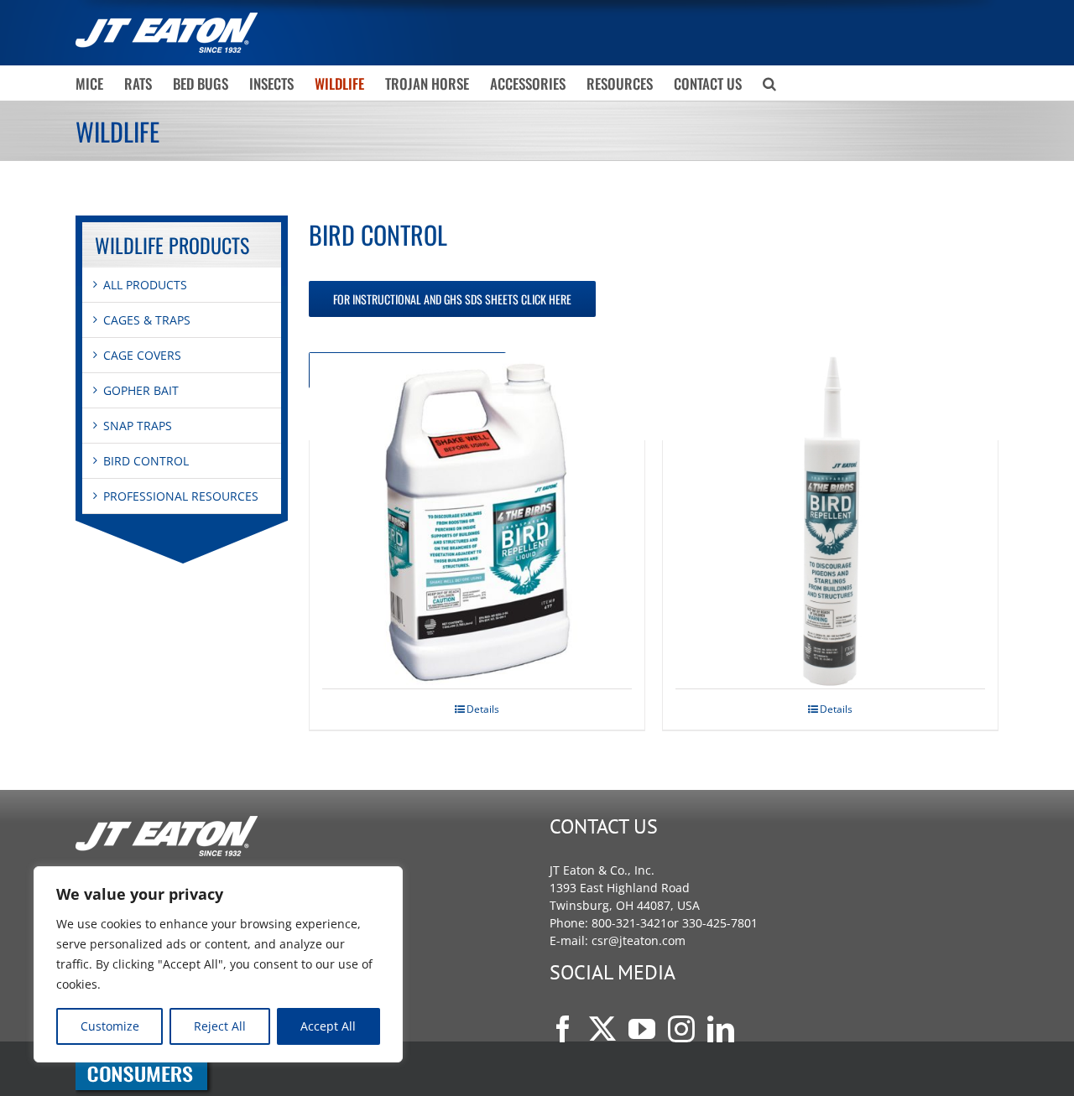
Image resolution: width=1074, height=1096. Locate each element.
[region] (218, 964)
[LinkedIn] (720, 1028)
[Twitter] (602, 1028)
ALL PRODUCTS (145, 285)
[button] (769, 83)
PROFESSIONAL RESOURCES (180, 496)
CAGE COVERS (142, 355)
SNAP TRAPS (137, 426)
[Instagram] (681, 1028)
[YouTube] (641, 1028)
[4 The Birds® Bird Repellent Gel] (830, 520)
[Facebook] (563, 1028)
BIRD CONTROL (146, 461)
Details (483, 709)
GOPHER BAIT (141, 390)
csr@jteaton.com (639, 940)
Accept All (328, 1026)
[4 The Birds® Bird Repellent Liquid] (477, 520)
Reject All (220, 1026)
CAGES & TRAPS (146, 320)
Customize (110, 1026)
